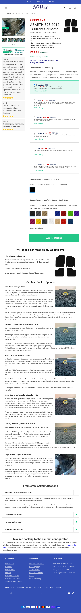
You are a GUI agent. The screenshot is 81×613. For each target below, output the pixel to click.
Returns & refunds (36, 573)
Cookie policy (34, 570)
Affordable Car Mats (13, 582)
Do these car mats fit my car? (40, 60)
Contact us (9, 563)
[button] (6, 7)
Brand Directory (35, 579)
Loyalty (8, 573)
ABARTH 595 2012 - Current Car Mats (44, 27)
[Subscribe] (40, 593)
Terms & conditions (36, 563)
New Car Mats (43, 611)
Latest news (10, 570)
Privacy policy (34, 567)
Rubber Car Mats (12, 576)
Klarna (31, 576)
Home (9, 13)
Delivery (8, 567)
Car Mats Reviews (12, 579)
